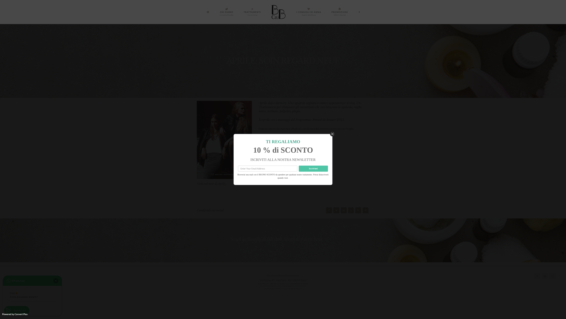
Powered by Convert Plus (15, 314)
